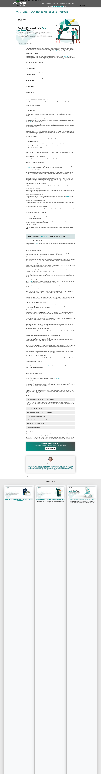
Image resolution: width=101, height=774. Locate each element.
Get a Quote (60, 6)
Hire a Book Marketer (50, 448)
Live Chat (64, 6)
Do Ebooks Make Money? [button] (34, 427)
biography (67, 196)
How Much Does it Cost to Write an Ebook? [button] (39, 419)
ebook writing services (45, 236)
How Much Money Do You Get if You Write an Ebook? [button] (41, 399)
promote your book (31, 439)
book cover (30, 281)
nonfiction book (65, 56)
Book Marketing (32, 476)
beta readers (36, 243)
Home (43, 3)
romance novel (29, 167)
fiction (30, 121)
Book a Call (55, 6)
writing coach (33, 248)
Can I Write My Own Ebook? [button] (35, 408)
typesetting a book (69, 331)
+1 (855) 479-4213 (50, 6)
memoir (31, 159)
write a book (54, 50)
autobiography (38, 203)
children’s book (29, 299)
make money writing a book (46, 365)
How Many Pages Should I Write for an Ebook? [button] (40, 412)
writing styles (57, 378)
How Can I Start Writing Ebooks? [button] (36, 423)
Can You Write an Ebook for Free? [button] (36, 416)
